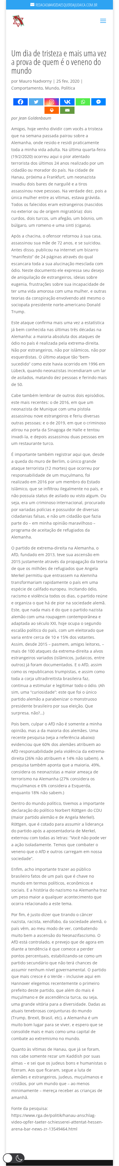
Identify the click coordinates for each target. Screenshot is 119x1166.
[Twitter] (36, 101)
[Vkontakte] (67, 101)
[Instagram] (51, 101)
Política (68, 88)
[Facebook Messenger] (98, 101)
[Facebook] (20, 101)
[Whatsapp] (83, 101)
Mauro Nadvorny (35, 81)
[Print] (51, 110)
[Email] (67, 110)
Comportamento (27, 88)
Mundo (52, 88)
